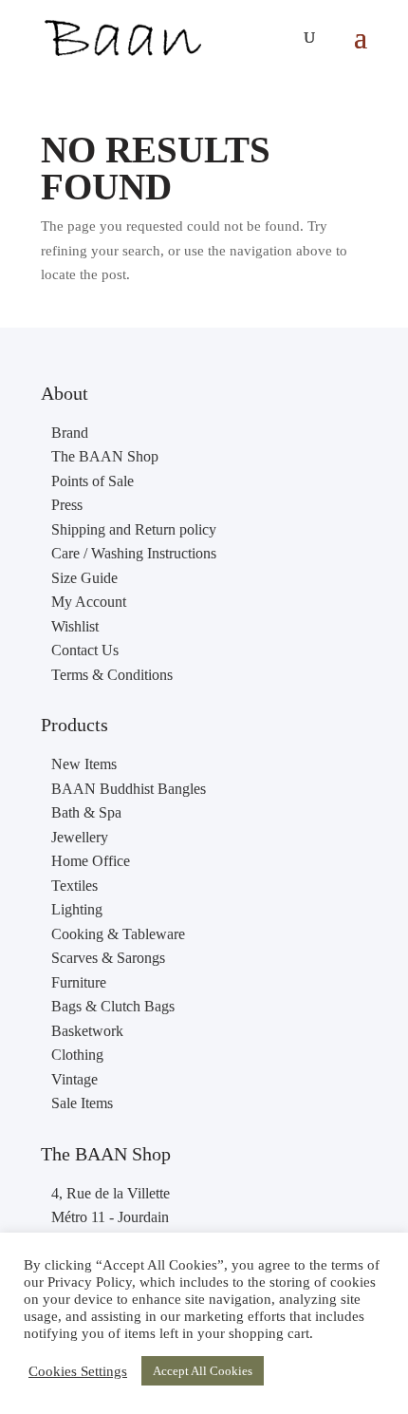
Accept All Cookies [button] (202, 1371)
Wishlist (75, 626)
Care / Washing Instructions (133, 553)
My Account (88, 602)
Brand (69, 432)
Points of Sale (92, 481)
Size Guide (84, 578)
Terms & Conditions (112, 675)
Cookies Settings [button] (77, 1371)
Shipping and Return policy (133, 529)
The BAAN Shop (104, 456)
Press (67, 505)
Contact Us (85, 650)
